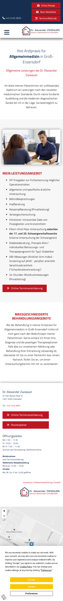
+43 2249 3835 (13, 18)
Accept (31, 580)
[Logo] (41, 30)
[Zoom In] (4, 510)
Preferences (31, 593)
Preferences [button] (46, 570)
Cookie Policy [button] (26, 567)
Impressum (28, 482)
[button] (46, 5)
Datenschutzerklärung (43, 482)
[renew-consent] (4, 597)
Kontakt (57, 482)
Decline (31, 587)
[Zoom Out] (4, 515)
